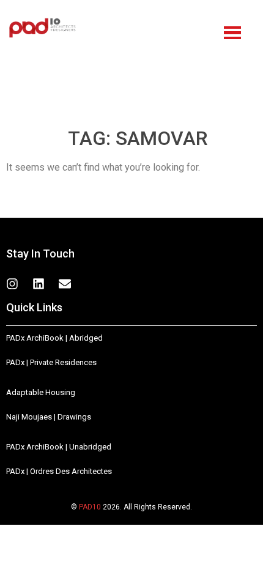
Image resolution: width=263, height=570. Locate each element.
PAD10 (90, 507)
